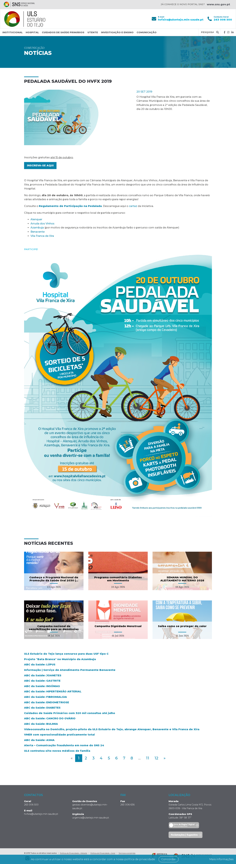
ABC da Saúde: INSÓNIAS (42, 686)
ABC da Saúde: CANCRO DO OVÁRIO (49, 718)
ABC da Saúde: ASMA (39, 740)
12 (156, 758)
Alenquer (36, 219)
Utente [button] (92, 32)
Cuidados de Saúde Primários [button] (63, 32)
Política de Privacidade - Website (73, 853)
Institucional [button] (12, 32)
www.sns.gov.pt (218, 4)
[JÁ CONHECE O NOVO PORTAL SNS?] (19, 4)
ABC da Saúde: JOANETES (42, 675)
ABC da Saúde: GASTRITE (42, 680)
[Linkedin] (232, 32)
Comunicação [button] (147, 32)
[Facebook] (224, 32)
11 (147, 758)
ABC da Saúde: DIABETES (42, 707)
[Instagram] (228, 32)
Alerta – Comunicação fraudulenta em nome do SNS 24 (64, 745)
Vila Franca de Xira (42, 235)
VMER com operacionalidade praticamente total (59, 734)
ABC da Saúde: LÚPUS (39, 664)
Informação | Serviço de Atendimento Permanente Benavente (69, 670)
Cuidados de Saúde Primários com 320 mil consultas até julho (69, 713)
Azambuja (37, 227)
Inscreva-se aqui (40, 165)
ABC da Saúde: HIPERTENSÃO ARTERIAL (52, 691)
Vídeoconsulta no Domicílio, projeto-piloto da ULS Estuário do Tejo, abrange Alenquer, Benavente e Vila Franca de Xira (111, 729)
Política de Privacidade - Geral (102, 853)
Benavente (38, 231)
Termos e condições (126, 853)
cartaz (133, 206)
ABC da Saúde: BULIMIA (41, 723)
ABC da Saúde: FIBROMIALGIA (45, 696)
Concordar (168, 859)
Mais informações (221, 859)
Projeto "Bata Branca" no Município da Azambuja (60, 659)
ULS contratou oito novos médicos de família (57, 750)
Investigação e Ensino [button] (117, 32)
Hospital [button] (32, 32)
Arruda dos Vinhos (42, 223)
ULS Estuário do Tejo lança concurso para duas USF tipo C (66, 653)
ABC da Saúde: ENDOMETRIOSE (46, 702)
